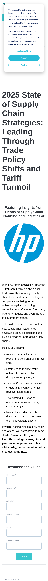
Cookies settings (24, 51)
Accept (24, 58)
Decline (24, 65)
